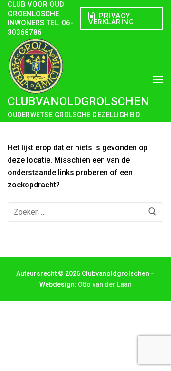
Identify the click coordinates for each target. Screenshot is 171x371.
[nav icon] (158, 79)
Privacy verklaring (111, 18)
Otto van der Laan (105, 284)
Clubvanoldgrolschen (79, 101)
